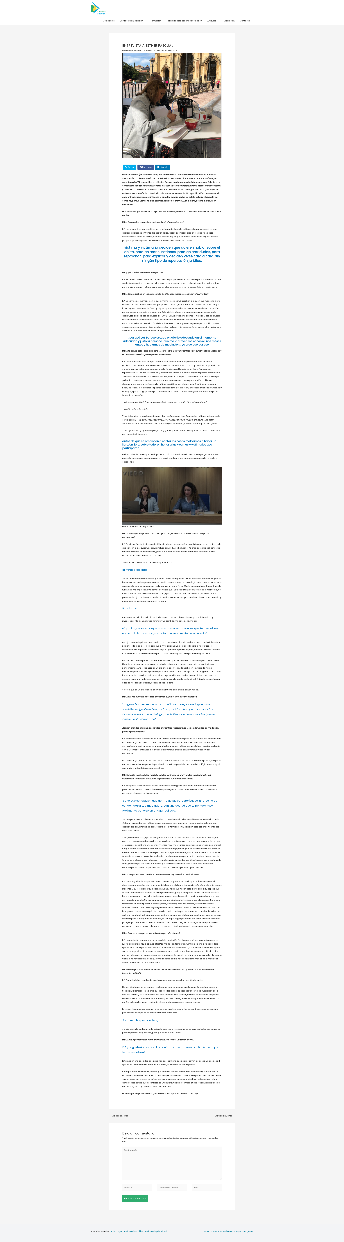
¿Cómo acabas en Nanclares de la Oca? (146, 293)
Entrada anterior (118, 1115)
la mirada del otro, (134, 570)
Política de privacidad (156, 1231)
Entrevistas (149, 50)
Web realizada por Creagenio (238, 1231)
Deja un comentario (132, 50)
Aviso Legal (116, 1231)
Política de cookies (133, 1231)
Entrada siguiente (225, 1115)
